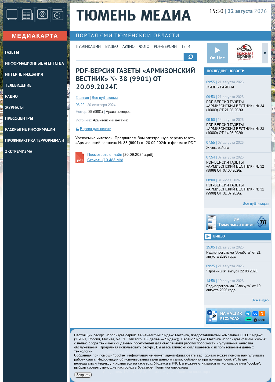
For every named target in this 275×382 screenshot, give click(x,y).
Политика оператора (171, 367)
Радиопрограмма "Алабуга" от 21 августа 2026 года (233, 254)
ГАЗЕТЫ (12, 52)
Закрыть (83, 375)
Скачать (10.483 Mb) (105, 160)
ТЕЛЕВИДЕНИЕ (18, 85)
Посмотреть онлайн (104, 154)
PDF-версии (165, 46)
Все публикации (105, 98)
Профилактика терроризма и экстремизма (34, 146)
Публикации (88, 46)
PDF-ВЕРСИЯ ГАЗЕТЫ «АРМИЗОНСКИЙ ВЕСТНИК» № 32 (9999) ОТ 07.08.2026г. (235, 166)
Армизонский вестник (110, 120)
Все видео (260, 300)
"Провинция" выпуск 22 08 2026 (231, 271)
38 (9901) (95, 112)
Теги (185, 46)
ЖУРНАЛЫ (14, 107)
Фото (144, 46)
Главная (82, 98)
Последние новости (225, 71)
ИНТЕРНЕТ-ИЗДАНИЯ (24, 74)
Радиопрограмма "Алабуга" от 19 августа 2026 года (233, 288)
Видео (111, 46)
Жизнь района (217, 148)
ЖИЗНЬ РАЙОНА (220, 87)
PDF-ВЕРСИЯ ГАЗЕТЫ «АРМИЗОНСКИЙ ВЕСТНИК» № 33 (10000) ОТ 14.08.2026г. (235, 129)
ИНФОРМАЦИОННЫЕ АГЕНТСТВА (34, 63)
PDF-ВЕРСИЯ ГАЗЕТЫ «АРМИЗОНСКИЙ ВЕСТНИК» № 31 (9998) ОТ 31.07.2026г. (235, 189)
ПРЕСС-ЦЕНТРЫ (19, 118)
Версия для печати (95, 129)
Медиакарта (35, 36)
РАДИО (11, 96)
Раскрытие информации (30, 129)
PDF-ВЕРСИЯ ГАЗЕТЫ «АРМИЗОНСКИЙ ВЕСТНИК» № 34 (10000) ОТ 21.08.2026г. (235, 106)
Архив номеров (118, 112)
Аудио (128, 46)
